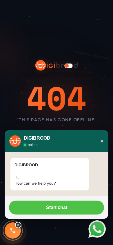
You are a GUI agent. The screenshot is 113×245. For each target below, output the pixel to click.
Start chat (56, 207)
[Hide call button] (18, 225)
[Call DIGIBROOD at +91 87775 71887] (13, 230)
